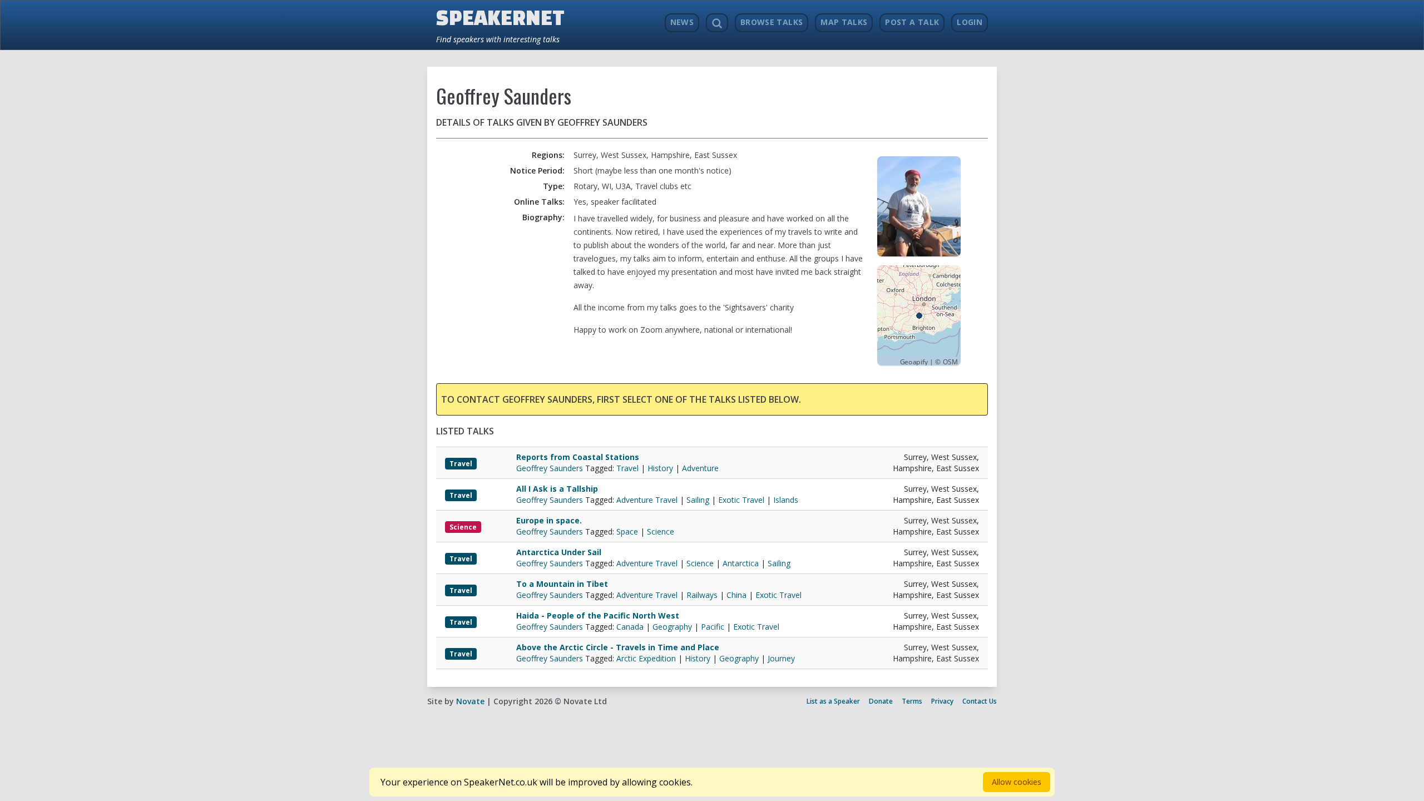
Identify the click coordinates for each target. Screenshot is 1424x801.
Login (969, 22)
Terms (912, 701)
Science (463, 527)
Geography (672, 626)
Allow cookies (1016, 782)
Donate (881, 701)
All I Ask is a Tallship (557, 488)
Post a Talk (912, 22)
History (660, 468)
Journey (781, 658)
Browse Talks (771, 22)
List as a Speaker (833, 701)
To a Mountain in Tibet (562, 583)
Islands (785, 500)
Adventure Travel (647, 500)
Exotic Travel (741, 500)
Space (627, 531)
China (736, 595)
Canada (630, 626)
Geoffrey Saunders (550, 468)
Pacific (712, 626)
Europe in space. (549, 520)
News (682, 22)
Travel (460, 463)
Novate (470, 701)
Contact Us (979, 701)
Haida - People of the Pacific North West (597, 615)
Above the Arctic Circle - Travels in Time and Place (617, 647)
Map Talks (843, 22)
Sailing (697, 500)
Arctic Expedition (646, 658)
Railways (702, 595)
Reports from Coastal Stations (577, 457)
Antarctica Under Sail (558, 552)
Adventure (700, 468)
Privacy (942, 701)
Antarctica (741, 563)
